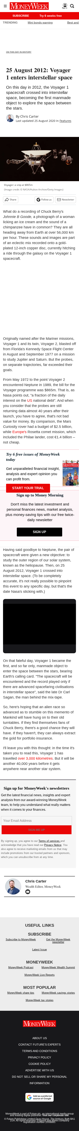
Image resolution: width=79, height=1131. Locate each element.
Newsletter (68, 199)
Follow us (46, 199)
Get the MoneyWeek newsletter (58, 941)
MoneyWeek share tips (20, 992)
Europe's (19, 432)
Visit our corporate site (55, 1115)
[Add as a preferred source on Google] (39, 1097)
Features (65, 121)
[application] (39, 624)
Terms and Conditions (39, 1051)
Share (13, 199)
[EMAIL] (28, 891)
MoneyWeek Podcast (20, 967)
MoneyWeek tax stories (39, 1000)
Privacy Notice (52, 844)
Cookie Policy (40, 1063)
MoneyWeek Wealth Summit (58, 967)
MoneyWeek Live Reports (40, 974)
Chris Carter (29, 116)
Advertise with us (39, 1070)
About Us (39, 1038)
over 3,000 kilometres (35, 758)
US (29, 401)
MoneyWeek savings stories (58, 992)
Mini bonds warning (40, 22)
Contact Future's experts (39, 1044)
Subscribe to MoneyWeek (21, 939)
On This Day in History (18, 52)
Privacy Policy (39, 1057)
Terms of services (49, 840)
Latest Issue (39, 949)
